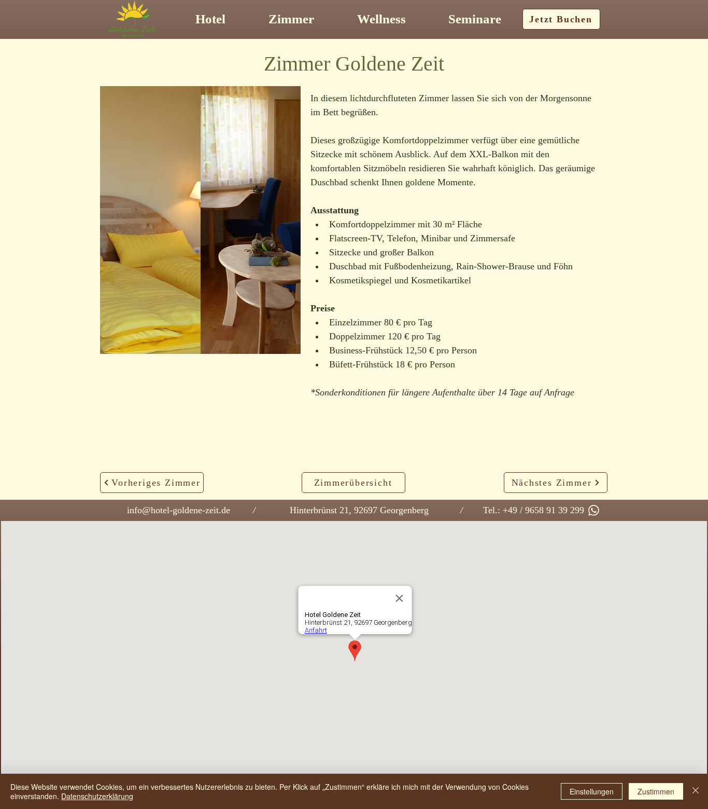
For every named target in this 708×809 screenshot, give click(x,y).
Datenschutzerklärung (97, 796)
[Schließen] (695, 791)
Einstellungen (592, 791)
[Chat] (593, 510)
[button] (200, 220)
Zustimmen (656, 791)
